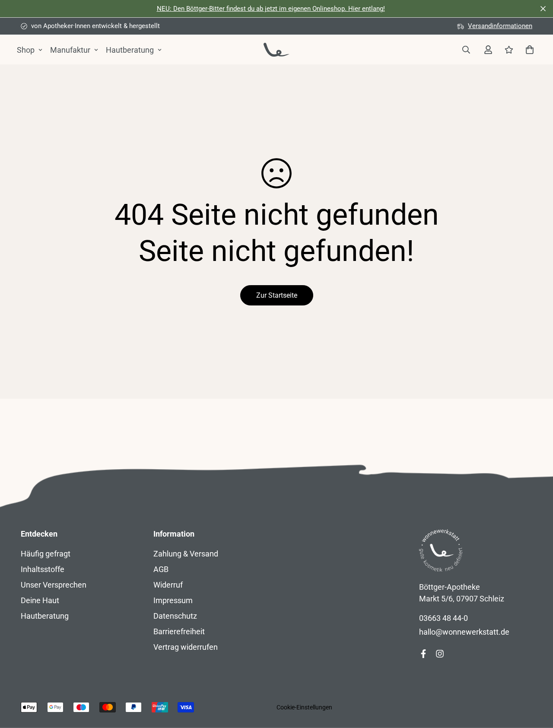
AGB (160, 569)
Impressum (173, 600)
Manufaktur (70, 49)
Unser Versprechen (53, 584)
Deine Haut (40, 600)
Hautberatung (130, 49)
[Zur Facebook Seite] (423, 653)
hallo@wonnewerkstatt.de (464, 631)
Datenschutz (175, 615)
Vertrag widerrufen (185, 647)
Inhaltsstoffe (42, 569)
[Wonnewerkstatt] (276, 49)
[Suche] (466, 50)
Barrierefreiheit (179, 631)
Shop (26, 49)
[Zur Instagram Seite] (440, 653)
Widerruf (168, 584)
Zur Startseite (276, 295)
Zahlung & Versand (185, 553)
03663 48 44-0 (443, 618)
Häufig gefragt (45, 553)
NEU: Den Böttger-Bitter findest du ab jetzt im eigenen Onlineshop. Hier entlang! (271, 9)
